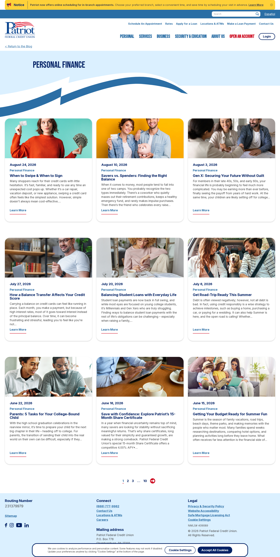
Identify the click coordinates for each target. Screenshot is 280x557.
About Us (218, 36)
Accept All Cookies (214, 550)
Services (145, 36)
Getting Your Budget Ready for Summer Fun (230, 414)
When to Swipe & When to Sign (36, 175)
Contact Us (266, 23)
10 (145, 481)
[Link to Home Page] (20, 30)
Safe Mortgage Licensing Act (209, 515)
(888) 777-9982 (107, 506)
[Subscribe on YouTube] (19, 526)
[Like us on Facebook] (6, 526)
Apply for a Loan (186, 23)
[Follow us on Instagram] (12, 526)
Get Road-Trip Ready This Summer (222, 295)
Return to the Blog (18, 46)
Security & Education (191, 36)
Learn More (18, 210)
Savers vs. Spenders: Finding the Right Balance (134, 177)
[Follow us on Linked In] (26, 526)
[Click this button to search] (257, 13)
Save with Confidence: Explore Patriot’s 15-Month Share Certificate (138, 416)
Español (269, 14)
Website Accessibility (203, 511)
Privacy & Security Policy (206, 506)
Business (163, 36)
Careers (102, 519)
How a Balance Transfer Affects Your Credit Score (47, 296)
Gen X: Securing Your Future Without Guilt (228, 175)
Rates (169, 23)
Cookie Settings (199, 519)
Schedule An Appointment (145, 23)
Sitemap (11, 516)
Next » (152, 480)
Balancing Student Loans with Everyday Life (138, 295)
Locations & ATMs (212, 23)
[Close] (271, 5)
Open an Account (242, 36)
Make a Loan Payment (241, 23)
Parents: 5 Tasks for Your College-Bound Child (45, 416)
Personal (127, 36)
